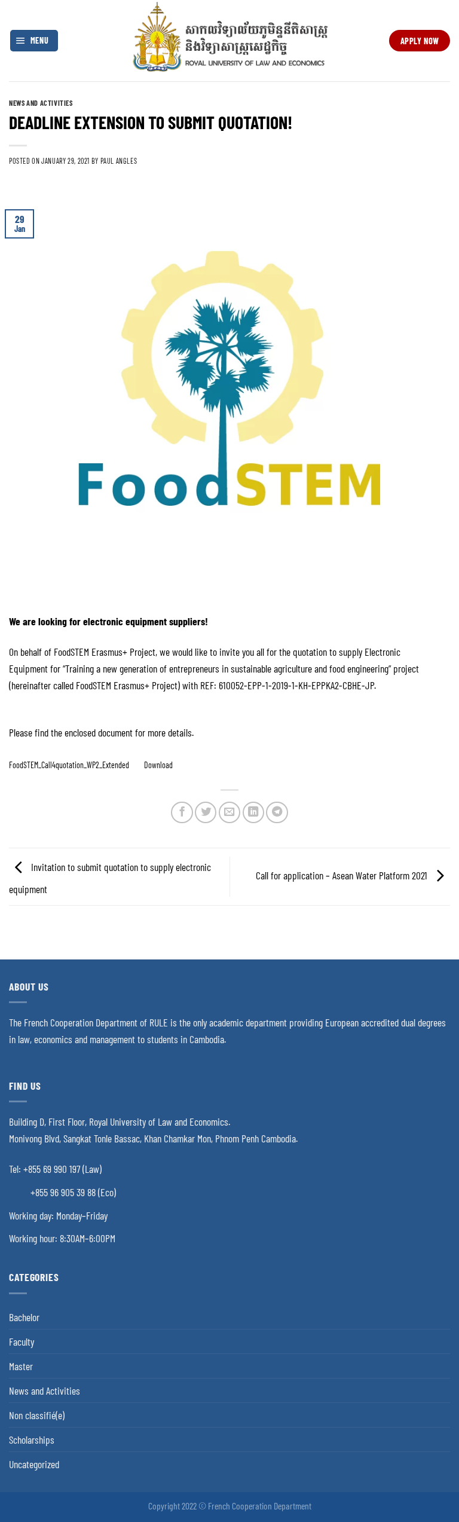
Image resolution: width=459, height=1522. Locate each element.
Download (158, 765)
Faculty (21, 1341)
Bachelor (24, 1317)
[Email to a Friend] (229, 812)
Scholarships (31, 1439)
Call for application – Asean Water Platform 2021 (343, 875)
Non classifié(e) (37, 1415)
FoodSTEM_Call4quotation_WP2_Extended (69, 765)
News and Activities (41, 103)
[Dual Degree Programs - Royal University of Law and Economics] (229, 40)
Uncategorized (34, 1464)
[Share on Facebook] (181, 812)
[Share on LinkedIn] (253, 812)
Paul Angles (118, 161)
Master (21, 1366)
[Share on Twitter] (205, 812)
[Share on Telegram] (276, 812)
